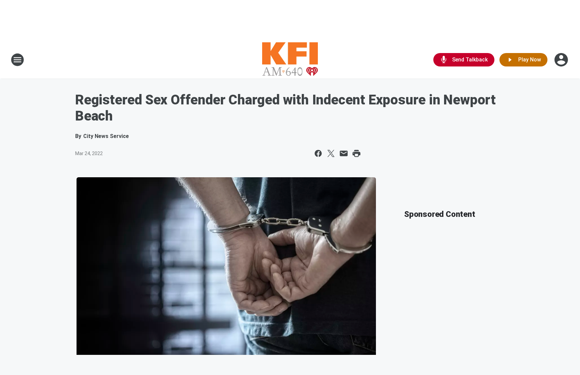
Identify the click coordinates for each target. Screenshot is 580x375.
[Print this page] (356, 153)
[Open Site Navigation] (17, 59)
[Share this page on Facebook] (318, 153)
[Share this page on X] (331, 153)
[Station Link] (290, 59)
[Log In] (561, 59)
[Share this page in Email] (343, 153)
